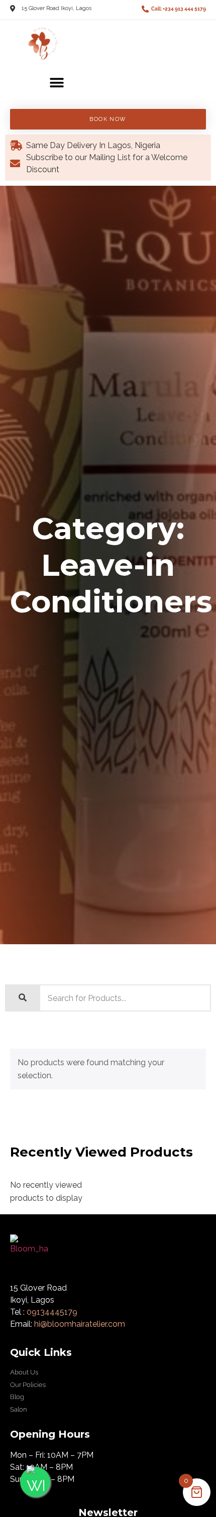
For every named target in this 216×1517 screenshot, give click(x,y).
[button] (56, 82)
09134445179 (52, 1312)
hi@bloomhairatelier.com (79, 1324)
